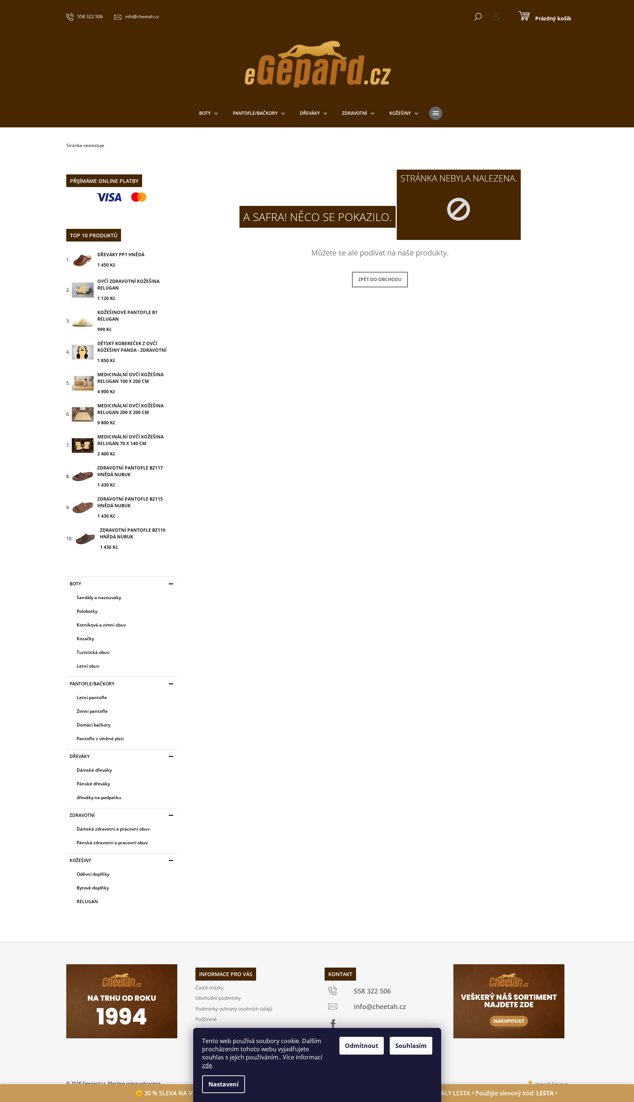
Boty (75, 584)
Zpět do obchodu (380, 279)
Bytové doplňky (93, 888)
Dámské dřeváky (94, 770)
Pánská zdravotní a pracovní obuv (112, 842)
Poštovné (206, 1019)
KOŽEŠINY (80, 860)
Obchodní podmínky (218, 998)
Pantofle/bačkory (92, 684)
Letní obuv (88, 666)
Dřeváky (80, 756)
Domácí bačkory (93, 725)
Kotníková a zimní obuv (101, 625)
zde (207, 1065)
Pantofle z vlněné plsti (100, 738)
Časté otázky (209, 987)
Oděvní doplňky (93, 874)
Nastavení (223, 1084)
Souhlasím (411, 1046)
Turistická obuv (93, 652)
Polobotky (87, 611)
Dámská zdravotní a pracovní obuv (113, 829)
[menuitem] (208, 113)
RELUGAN (87, 901)
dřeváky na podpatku (99, 797)
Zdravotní (82, 815)
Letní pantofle (92, 697)
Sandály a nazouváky (99, 597)
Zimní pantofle (92, 711)
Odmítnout (361, 1046)
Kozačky (85, 638)
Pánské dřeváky (93, 784)
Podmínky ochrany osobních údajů (233, 1008)
